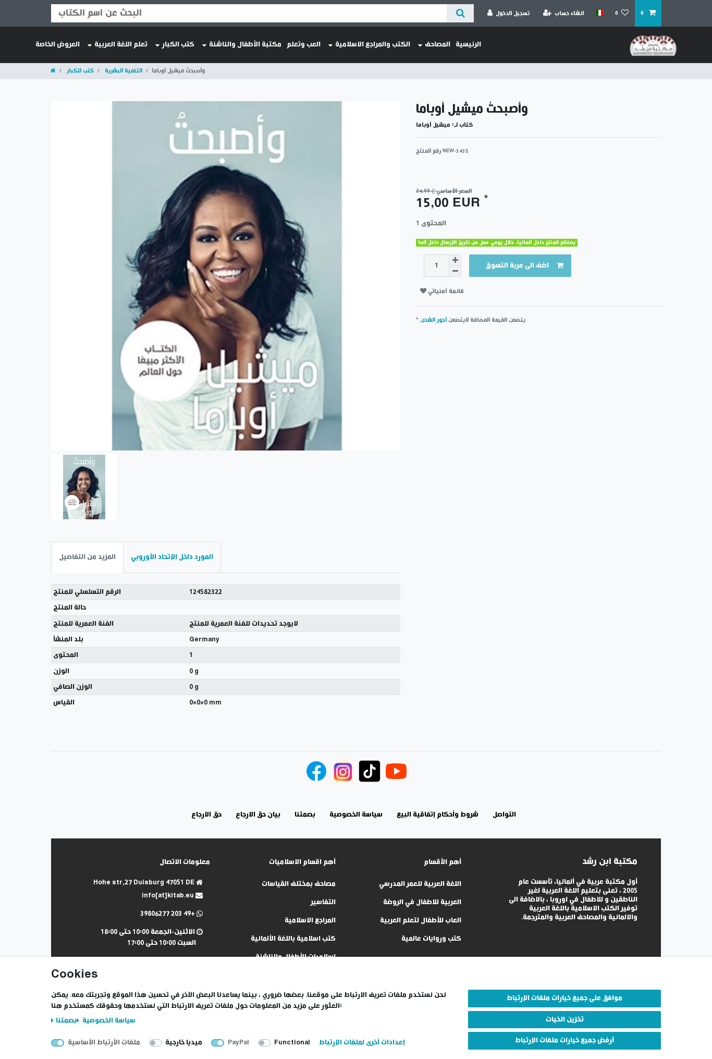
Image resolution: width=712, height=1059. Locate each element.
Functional (292, 1042)
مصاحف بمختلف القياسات (299, 884)
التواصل (504, 815)
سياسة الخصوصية (108, 1021)
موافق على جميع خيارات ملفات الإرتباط (564, 998)
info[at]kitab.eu (168, 895)
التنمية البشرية (122, 71)
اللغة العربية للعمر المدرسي (420, 884)
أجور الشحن (433, 320)
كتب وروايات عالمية (431, 939)
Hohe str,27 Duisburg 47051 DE (144, 882)
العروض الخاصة (57, 44)
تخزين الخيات (565, 1020)
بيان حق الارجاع (258, 815)
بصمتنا (66, 1021)
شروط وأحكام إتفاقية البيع (437, 815)
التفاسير (323, 902)
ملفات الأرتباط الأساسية (104, 1042)
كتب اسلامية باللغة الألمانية (293, 939)
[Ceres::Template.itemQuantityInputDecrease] (455, 271)
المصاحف (437, 44)
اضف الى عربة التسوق (517, 266)
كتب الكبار (178, 44)
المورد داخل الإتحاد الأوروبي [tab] (172, 557)
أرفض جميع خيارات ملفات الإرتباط (564, 1040)
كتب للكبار (79, 71)
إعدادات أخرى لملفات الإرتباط (362, 1042)
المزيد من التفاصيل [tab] (87, 557)
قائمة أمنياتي (445, 291)
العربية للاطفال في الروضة (422, 902)
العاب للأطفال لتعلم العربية (420, 920)
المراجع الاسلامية (310, 920)
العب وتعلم (304, 44)
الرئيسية (468, 44)
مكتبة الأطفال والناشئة (245, 44)
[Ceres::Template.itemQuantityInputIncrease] (455, 260)
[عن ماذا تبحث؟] (460, 13)
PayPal (238, 1042)
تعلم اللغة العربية (121, 44)
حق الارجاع (206, 815)
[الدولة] (599, 13)
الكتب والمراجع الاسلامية (372, 44)
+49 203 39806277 (168, 914)
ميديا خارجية (183, 1042)
